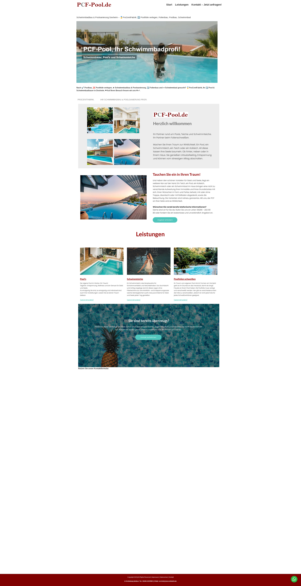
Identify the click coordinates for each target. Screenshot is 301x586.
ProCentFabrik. (86, 100)
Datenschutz (164, 577)
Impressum (155, 577)
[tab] (86, 99)
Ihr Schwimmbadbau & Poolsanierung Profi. (124, 100)
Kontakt (171, 577)
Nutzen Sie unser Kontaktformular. (93, 368)
